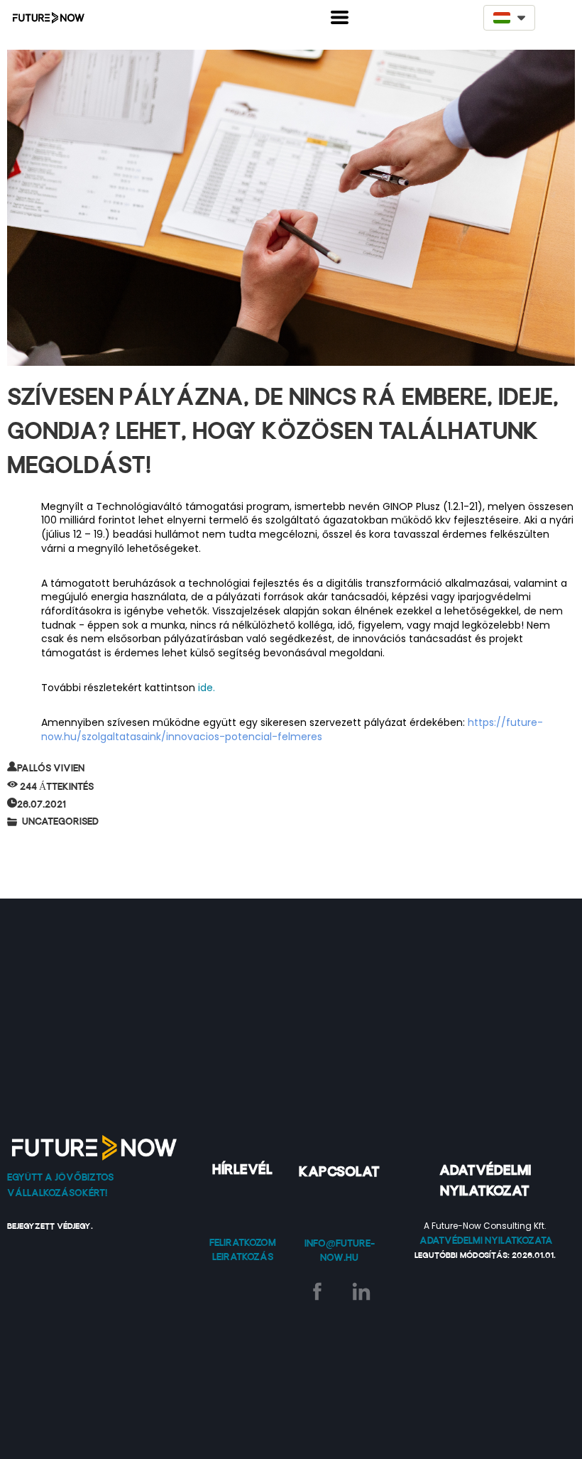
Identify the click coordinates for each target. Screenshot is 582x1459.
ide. (208, 687)
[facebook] (317, 1291)
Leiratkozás (242, 1256)
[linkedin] (361, 1291)
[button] (339, 17)
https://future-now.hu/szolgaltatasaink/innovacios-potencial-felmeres (292, 729)
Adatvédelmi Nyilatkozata (486, 1240)
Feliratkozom (242, 1242)
